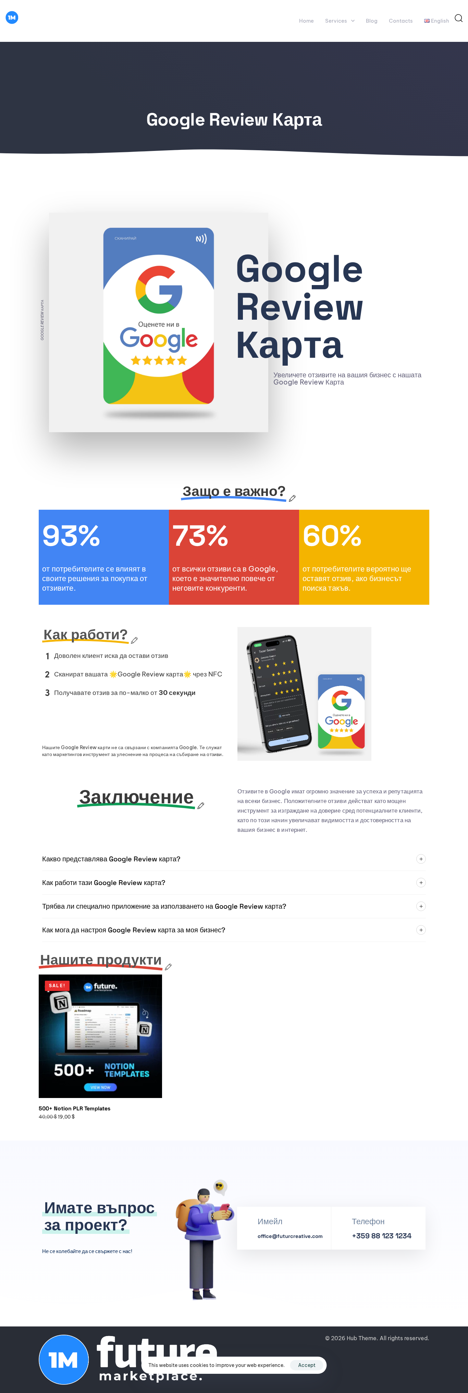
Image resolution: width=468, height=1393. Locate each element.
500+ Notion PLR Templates (74, 1108)
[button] (458, 18)
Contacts (401, 20)
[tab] (234, 859)
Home (306, 20)
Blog (372, 20)
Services (336, 20)
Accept (307, 1365)
